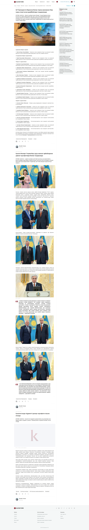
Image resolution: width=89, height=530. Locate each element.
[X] (28, 141)
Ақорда (18, 5)
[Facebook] (25, 141)
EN (66, 1)
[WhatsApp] (19, 141)
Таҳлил (53, 1)
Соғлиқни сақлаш (24, 519)
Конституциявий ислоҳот (40, 5)
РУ (64, 1)
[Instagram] (16, 141)
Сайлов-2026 (48, 5)
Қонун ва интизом (32, 5)
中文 (68, 1)
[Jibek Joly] (69, 5)
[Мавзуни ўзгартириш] (57, 2)
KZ (61, 1)
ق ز (70, 1)
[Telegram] (22, 141)
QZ (62, 1)
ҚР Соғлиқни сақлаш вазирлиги (37, 519)
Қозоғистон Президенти (21, 138)
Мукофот (30, 138)
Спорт (35, 138)
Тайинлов (22, 5)
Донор (17, 519)
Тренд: (15, 5)
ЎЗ (71, 1)
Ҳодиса (26, 5)
